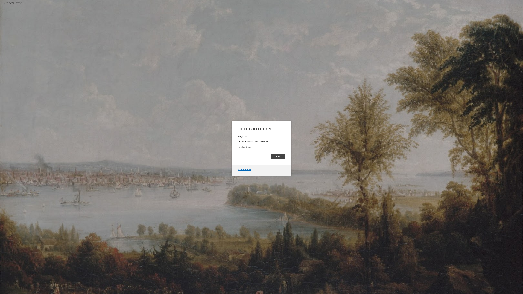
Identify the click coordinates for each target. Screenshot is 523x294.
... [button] (520, 291)
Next (278, 156)
